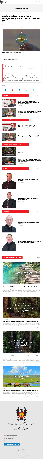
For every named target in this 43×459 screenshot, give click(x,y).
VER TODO (39, 95)
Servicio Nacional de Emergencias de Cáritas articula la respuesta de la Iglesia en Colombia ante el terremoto (29, 160)
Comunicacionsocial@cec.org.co (11, 435)
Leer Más (38, 293)
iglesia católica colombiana (33, 293)
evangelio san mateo (20, 362)
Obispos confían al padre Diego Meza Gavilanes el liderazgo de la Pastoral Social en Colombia (29, 151)
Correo (18, 457)
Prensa (25, 457)
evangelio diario (7, 293)
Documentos (21, 457)
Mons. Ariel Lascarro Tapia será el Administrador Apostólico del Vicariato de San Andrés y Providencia (28, 102)
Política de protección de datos (13, 444)
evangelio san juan (20, 293)
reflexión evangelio (13, 293)
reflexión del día (25, 293)
